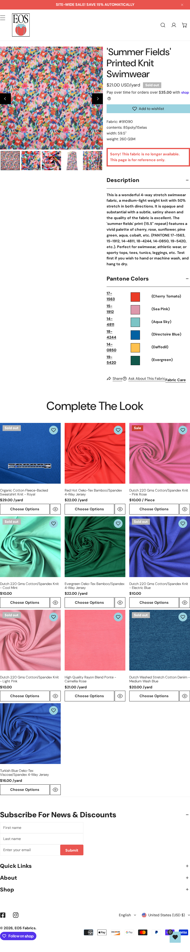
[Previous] (5, 98)
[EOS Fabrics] (21, 25)
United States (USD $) (166, 915)
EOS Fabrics (25, 928)
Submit (71, 850)
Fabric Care (175, 379)
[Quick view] (55, 509)
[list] (51, 98)
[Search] (163, 25)
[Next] (97, 98)
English (125, 915)
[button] (184, 25)
